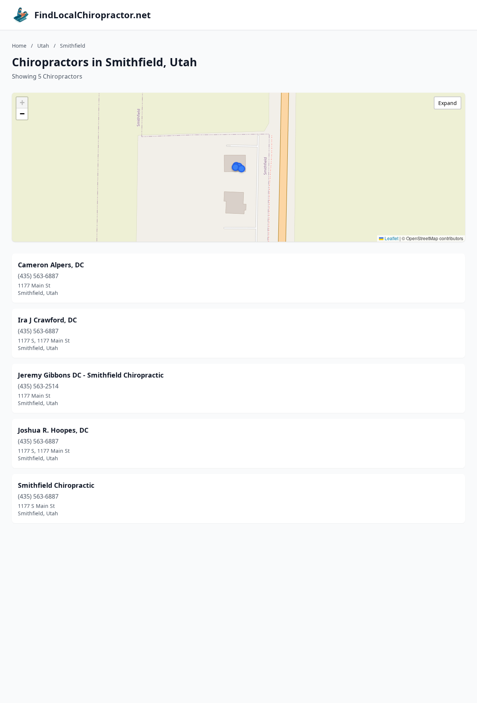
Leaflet (390, 238)
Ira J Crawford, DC (47, 319)
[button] (241, 168)
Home (19, 45)
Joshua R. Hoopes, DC (53, 430)
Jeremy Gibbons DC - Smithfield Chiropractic (91, 374)
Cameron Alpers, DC (51, 264)
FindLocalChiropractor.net (92, 15)
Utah (43, 45)
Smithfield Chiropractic (56, 485)
